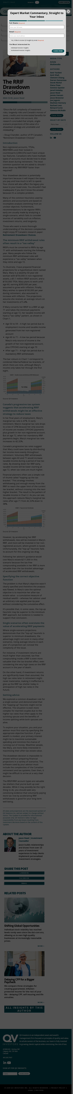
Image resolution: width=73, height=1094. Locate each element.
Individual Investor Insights (20, 48)
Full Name (17, 23)
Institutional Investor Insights (20, 50)
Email (15, 32)
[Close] (68, 11)
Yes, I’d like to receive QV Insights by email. (27, 40)
